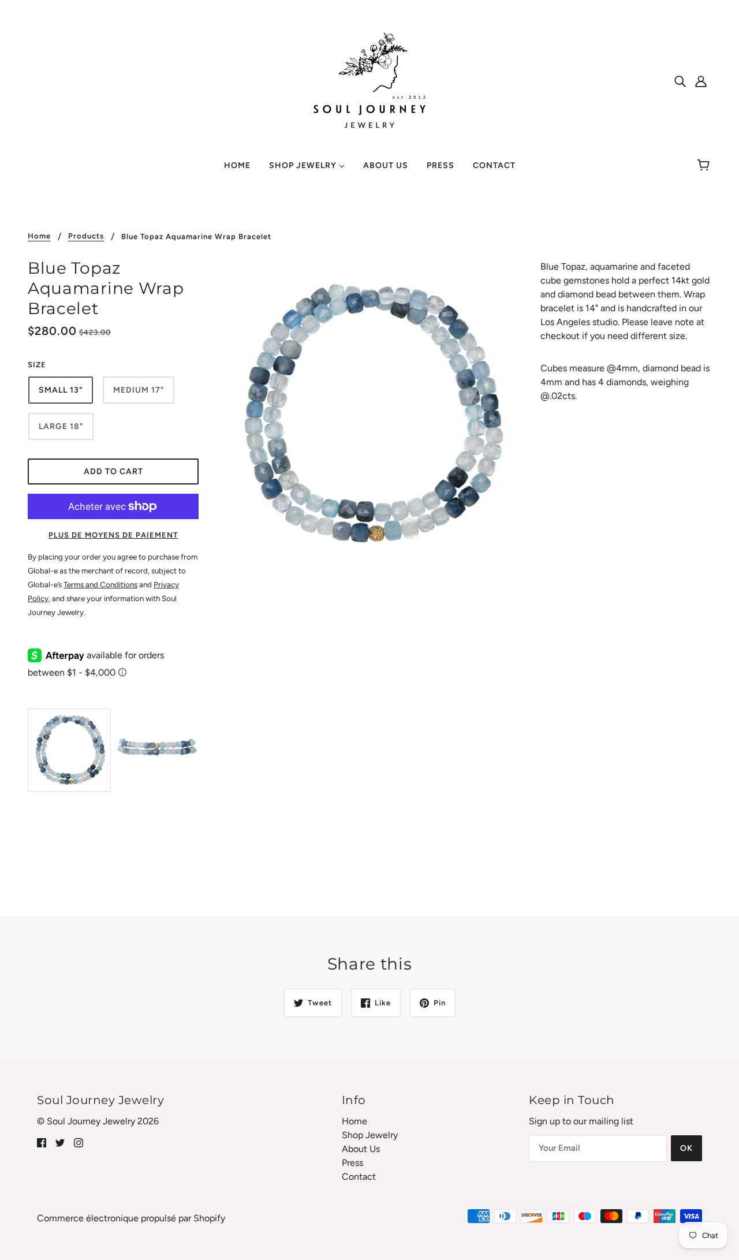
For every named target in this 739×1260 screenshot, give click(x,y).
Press (352, 1162)
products (86, 236)
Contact (359, 1176)
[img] (680, 80)
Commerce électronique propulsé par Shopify (131, 1218)
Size (37, 364)
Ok (686, 1148)
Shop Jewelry (370, 1134)
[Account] (701, 80)
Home (39, 236)
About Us (361, 1148)
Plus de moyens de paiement (113, 535)
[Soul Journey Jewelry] (369, 79)
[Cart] (705, 166)
